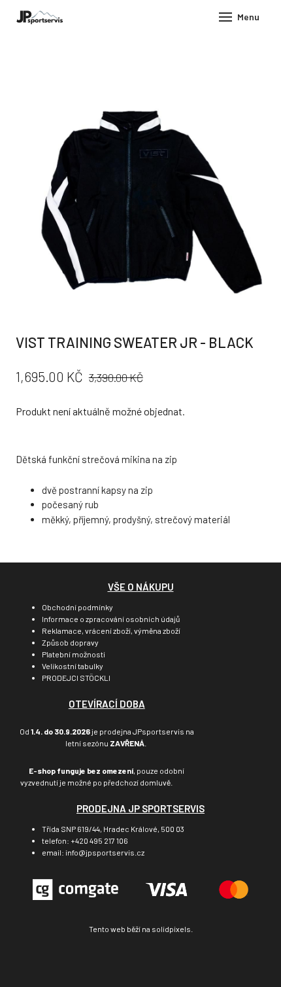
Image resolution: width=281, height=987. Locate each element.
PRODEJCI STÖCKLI (76, 677)
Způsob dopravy (70, 642)
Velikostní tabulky (72, 665)
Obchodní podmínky (77, 607)
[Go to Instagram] (160, 960)
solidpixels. (172, 928)
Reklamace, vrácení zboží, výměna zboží (111, 630)
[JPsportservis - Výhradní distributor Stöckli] (39, 17)
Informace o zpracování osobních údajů (111, 618)
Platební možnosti (73, 654)
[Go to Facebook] (121, 960)
